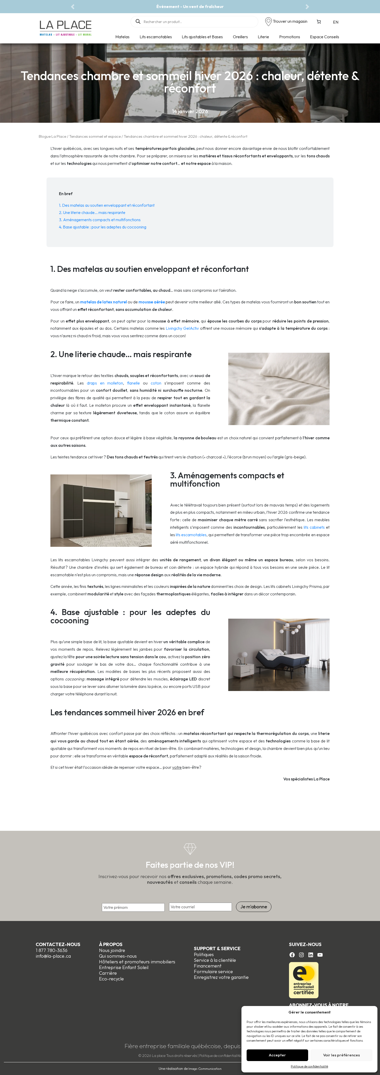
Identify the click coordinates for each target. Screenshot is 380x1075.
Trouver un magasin (290, 21)
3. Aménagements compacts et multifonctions (100, 219)
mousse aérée (152, 301)
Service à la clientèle (215, 960)
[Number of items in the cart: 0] (319, 22)
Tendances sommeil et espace (95, 136)
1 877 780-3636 (51, 950)
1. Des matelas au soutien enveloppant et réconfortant (107, 205)
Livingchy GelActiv (182, 328)
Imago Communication (205, 1068)
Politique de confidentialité (309, 1066)
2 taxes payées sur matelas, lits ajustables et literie (190, 6)
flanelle (135, 383)
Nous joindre (112, 950)
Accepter (277, 1055)
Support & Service (217, 948)
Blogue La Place (52, 136)
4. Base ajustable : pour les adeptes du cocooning (102, 226)
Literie (263, 36)
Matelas (122, 36)
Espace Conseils (324, 36)
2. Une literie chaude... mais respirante (92, 212)
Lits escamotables (156, 36)
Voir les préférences (341, 1055)
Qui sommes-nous (118, 956)
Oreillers (240, 36)
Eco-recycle (111, 979)
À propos (111, 944)
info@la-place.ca (53, 956)
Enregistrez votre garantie (221, 977)
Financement (208, 966)
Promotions (289, 36)
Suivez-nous (305, 944)
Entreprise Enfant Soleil (123, 967)
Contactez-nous (58, 944)
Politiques (204, 954)
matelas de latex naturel (103, 301)
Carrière (108, 973)
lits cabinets (314, 527)
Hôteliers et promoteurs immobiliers (137, 962)
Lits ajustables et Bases (202, 36)
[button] (72, 6)
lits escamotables (191, 534)
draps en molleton (105, 383)
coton (156, 383)
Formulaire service (213, 971)
